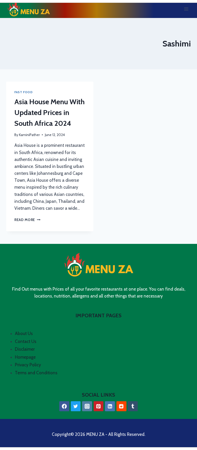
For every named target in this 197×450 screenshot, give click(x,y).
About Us (24, 333)
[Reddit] (121, 406)
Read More (27, 220)
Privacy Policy (28, 364)
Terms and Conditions (36, 372)
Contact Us (25, 341)
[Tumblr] (133, 406)
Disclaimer (25, 349)
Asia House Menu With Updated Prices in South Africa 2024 (49, 112)
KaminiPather (29, 135)
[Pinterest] (99, 406)
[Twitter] (76, 406)
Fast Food (23, 92)
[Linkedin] (110, 406)
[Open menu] (186, 9)
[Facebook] (64, 406)
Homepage (25, 357)
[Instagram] (87, 406)
